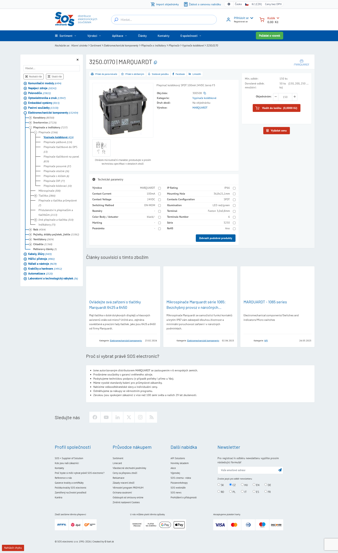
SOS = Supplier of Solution (69, 458)
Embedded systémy (43, 103)
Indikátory (47, 225)
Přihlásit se (241, 18)
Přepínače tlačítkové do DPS (60, 149)
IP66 (227, 187)
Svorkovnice (45, 122)
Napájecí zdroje (42, 88)
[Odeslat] (280, 470)
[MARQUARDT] (301, 62)
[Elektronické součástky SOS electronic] (76, 19)
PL (234, 491)
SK (222, 485)
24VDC (151, 199)
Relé (39, 229)
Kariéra (58, 497)
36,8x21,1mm (222, 193)
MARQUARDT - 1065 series (265, 301)
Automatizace (40, 274)
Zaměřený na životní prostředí (70, 492)
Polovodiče (39, 93)
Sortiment (95, 45)
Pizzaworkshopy (179, 482)
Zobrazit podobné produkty (215, 238)
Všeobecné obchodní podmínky (129, 468)
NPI (266, 340)
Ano (227, 228)
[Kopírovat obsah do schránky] (155, 63)
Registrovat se (241, 21)
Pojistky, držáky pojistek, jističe (56, 234)
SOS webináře (178, 487)
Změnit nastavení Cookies (126, 502)
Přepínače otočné (56, 171)
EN (257, 485)
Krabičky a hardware (45, 269)
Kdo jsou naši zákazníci (67, 463)
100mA (151, 193)
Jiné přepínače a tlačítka (56, 220)
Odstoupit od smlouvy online (128, 497)
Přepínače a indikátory (153, 45)
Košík (271, 18)
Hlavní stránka (79, 45)
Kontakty (59, 468)
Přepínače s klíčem (56, 176)
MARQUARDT (200, 107)
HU (246, 485)
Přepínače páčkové (58, 142)
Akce (173, 468)
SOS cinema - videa (181, 478)
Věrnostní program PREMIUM (128, 487)
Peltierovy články (45, 249)
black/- (151, 216)
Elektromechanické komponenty (121, 45)
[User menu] (251, 18)
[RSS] (151, 417)
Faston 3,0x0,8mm (219, 211)
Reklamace (118, 478)
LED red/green (221, 205)
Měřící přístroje (41, 259)
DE (269, 485)
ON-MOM (149, 205)
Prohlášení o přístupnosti (184, 497)
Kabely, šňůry (40, 254)
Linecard (117, 463)
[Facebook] (94, 417)
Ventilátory (43, 239)
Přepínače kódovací (58, 186)
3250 (227, 222)
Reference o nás (63, 478)
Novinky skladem (180, 463)
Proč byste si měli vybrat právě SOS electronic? (79, 473)
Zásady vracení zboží (123, 482)
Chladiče (42, 244)
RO (222, 491)
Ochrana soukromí (122, 492)
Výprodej (175, 473)
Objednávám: (263, 96)
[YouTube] (106, 417)
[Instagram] (140, 417)
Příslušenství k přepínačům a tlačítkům (56, 213)
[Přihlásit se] (228, 21)
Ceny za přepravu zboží (125, 473)
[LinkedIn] (117, 417)
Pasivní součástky (43, 108)
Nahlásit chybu (13, 547)
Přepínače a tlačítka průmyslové (58, 203)
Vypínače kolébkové (193, 45)
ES (257, 491)
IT (245, 491)
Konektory (43, 118)
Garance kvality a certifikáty (69, 482)
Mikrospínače (49, 191)
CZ (234, 485)
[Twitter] (128, 417)
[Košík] (262, 19)
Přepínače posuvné (57, 166)
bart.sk (110, 541)
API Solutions (178, 458)
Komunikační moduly (44, 83)
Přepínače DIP (54, 181)
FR (269, 491)
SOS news (176, 492)
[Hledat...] (116, 19)
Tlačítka (47, 196)
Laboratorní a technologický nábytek (53, 278)
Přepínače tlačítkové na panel (61, 159)
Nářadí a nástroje (42, 264)
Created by (98, 541)
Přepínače (174, 45)
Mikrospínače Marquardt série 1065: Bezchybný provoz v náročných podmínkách (196, 307)
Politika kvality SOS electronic (70, 487)
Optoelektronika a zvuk (47, 98)
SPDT (227, 199)
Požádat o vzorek (269, 35)
